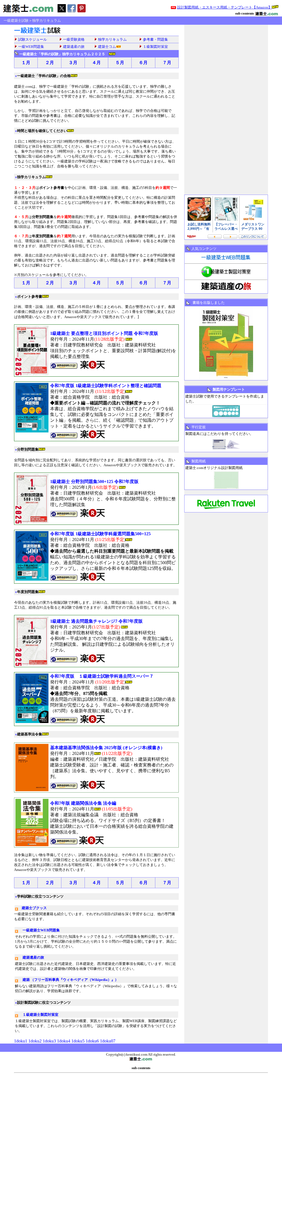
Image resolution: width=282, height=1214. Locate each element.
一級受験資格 (74, 39)
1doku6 (92, 1041)
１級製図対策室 (155, 47)
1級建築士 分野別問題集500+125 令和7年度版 (94, 481)
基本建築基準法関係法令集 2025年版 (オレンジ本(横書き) (106, 747)
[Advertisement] (154, 21)
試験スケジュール (32, 39)
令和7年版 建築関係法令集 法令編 (83, 803)
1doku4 (63, 1041)
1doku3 (49, 1041)
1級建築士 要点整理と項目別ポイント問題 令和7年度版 (104, 333)
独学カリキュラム (112, 39)
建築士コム (107, 47)
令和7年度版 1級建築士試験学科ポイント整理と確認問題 (105, 385)
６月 (143, 62)
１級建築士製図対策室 (40, 1014)
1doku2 (35, 1041)
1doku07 (107, 1041)
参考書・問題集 (155, 39)
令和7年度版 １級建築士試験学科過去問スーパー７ (102, 676)
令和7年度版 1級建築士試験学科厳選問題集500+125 (100, 533)
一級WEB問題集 (31, 47)
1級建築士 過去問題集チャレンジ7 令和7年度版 (96, 621)
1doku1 (21, 1041)
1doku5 (78, 1041)
